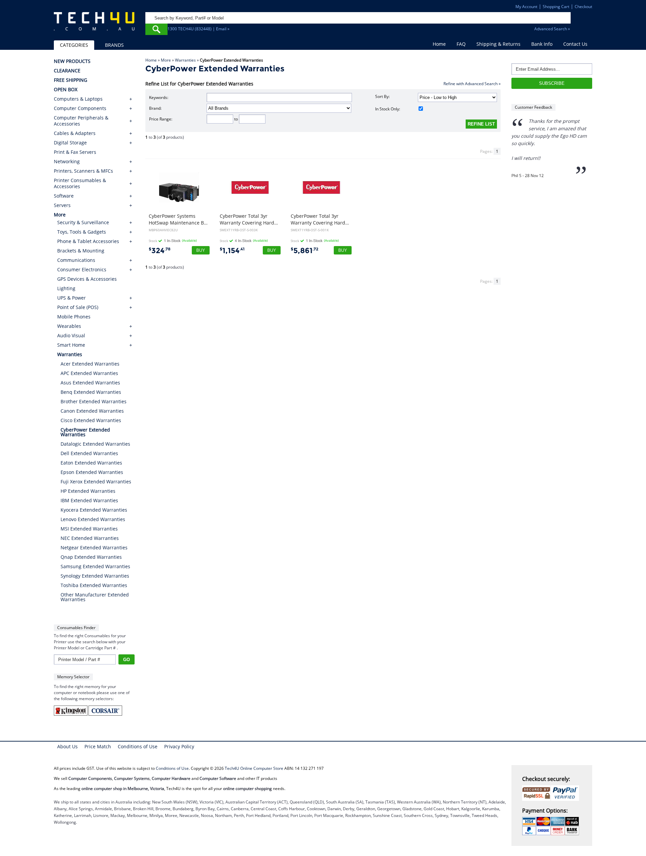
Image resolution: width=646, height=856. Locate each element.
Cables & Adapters (75, 133)
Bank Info (541, 44)
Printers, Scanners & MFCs (83, 171)
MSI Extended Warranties (89, 528)
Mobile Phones (74, 316)
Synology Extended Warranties (95, 576)
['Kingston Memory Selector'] (71, 714)
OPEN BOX (65, 90)
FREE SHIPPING (70, 80)
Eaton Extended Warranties (91, 462)
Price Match (97, 746)
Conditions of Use (137, 746)
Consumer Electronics (81, 269)
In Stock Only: (387, 109)
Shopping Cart (556, 6)
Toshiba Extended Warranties (94, 585)
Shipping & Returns (498, 44)
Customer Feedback (533, 107)
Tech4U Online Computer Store (254, 768)
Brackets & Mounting (80, 250)
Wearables (69, 326)
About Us (67, 746)
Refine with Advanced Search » (472, 84)
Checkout (583, 6)
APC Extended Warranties (89, 373)
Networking (67, 162)
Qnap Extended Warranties (91, 557)
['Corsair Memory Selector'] (105, 714)
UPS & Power (71, 298)
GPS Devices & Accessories (87, 279)
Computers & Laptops (78, 99)
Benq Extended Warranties (91, 392)
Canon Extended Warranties (92, 411)
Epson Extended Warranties (92, 472)
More (166, 60)
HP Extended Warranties (88, 491)
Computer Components (80, 108)
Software (64, 196)
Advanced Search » (552, 29)
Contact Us (575, 44)
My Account (526, 6)
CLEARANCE (67, 71)
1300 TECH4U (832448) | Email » (198, 29)
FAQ (461, 44)
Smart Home (71, 345)
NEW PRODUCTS (72, 61)
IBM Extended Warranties (89, 500)
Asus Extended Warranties (90, 382)
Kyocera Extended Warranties (94, 510)
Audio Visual (71, 335)
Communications (76, 260)
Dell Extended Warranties (89, 453)
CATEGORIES (74, 45)
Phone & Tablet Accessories (88, 241)
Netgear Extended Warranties (94, 547)
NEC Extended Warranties (90, 538)
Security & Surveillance (83, 222)
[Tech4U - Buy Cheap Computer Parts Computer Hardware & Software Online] (94, 25)
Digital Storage (70, 143)
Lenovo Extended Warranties (93, 519)
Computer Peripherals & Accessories (81, 121)
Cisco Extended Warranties (91, 420)
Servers (62, 205)
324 (160, 250)
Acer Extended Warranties (90, 364)
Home (439, 44)
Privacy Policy (179, 746)
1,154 (232, 250)
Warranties (185, 60)
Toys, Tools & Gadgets (81, 232)
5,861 (304, 250)
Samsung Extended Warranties (95, 566)
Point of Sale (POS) (77, 307)
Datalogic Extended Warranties (95, 444)
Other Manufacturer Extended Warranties (95, 597)
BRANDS (114, 45)
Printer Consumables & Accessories (80, 183)
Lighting (66, 288)
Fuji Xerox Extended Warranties (96, 481)
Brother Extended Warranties (94, 401)
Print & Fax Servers (75, 152)
